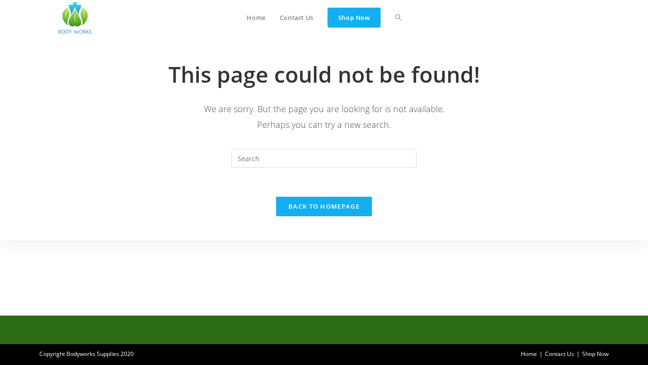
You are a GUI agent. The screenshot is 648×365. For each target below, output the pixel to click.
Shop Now (595, 354)
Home (529, 354)
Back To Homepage (324, 206)
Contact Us (559, 354)
